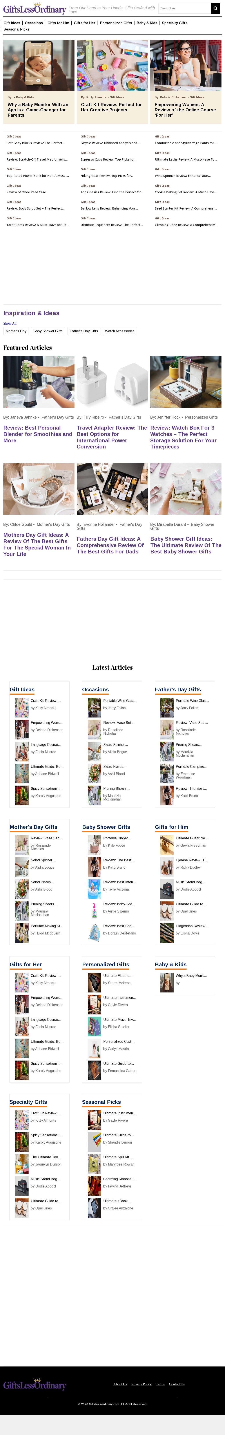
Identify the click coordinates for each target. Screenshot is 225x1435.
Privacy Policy (141, 1384)
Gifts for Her (26, 964)
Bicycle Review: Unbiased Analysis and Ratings (109, 143)
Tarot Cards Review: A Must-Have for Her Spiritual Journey (37, 225)
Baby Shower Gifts (48, 331)
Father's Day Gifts (84, 331)
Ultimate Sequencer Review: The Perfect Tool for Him (110, 225)
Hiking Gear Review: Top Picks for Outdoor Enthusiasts (106, 176)
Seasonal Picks (101, 1102)
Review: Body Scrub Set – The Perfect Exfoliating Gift (34, 208)
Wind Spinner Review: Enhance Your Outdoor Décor (181, 176)
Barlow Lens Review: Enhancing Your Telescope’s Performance (108, 208)
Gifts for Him (171, 827)
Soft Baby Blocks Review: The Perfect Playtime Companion (34, 143)
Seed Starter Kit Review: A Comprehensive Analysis (186, 208)
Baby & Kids (171, 964)
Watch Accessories (119, 331)
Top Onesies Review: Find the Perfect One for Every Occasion (112, 192)
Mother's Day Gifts (53, 524)
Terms (160, 1384)
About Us (120, 1384)
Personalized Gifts (201, 417)
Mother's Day (16, 331)
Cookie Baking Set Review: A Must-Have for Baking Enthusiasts (185, 192)
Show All (9, 323)
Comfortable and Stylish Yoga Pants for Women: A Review (184, 143)
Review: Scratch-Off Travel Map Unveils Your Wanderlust (36, 159)
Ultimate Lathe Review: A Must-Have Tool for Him (186, 159)
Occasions (95, 689)
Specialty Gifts (28, 1102)
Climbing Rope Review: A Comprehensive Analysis (185, 225)
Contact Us (177, 1384)
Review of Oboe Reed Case (26, 192)
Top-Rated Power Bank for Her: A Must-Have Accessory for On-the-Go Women (36, 176)
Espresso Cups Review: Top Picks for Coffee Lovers (108, 159)
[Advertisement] (112, 1425)
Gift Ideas (22, 689)
